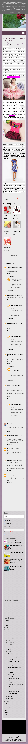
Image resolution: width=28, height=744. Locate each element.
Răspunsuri (11, 276)
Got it (18, 12)
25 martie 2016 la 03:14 (17, 460)
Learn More (12, 12)
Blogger (17, 737)
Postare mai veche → (20, 254)
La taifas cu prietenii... (18, 736)
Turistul (5, 710)
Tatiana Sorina (10, 267)
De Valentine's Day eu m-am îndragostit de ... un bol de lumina (16, 547)
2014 (7, 703)
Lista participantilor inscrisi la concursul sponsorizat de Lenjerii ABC (16, 568)
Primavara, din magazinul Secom (15, 665)
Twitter (6, 199)
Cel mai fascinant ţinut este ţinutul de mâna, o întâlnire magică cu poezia (16, 561)
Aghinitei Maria (10, 385)
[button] (14, 33)
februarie (10, 696)
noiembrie (10, 638)
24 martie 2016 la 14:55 (17, 448)
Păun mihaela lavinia (11, 354)
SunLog (6, 714)
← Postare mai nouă (7, 254)
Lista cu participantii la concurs (15, 686)
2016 (7, 634)
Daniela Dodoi (10, 323)
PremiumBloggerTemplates (11, 740)
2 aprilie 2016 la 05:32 (17, 475)
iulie (9, 647)
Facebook (13, 198)
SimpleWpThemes (16, 739)
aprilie (9, 653)
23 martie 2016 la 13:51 (17, 295)
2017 (7, 632)
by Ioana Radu (10, 423)
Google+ (20, 198)
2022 (7, 620)
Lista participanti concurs (13, 678)
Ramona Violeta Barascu (16, 279)
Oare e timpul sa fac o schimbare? (15, 684)
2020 (7, 625)
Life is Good (7, 712)
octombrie (10, 640)
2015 (7, 701)
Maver (21, 740)
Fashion (4, 44)
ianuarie (9, 698)
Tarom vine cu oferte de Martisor (15, 689)
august (9, 644)
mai (8, 651)
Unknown (9, 295)
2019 (7, 627)
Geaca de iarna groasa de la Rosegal (7, 231)
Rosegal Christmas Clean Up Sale (7, 217)
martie (9, 656)
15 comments (13, 44)
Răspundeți (10, 273)
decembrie (10, 635)
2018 (7, 629)
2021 (7, 623)
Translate (15, 531)
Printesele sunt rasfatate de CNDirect (14, 39)
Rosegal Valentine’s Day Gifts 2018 (16, 217)
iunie (9, 649)
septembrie (10, 642)
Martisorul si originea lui (13, 693)
